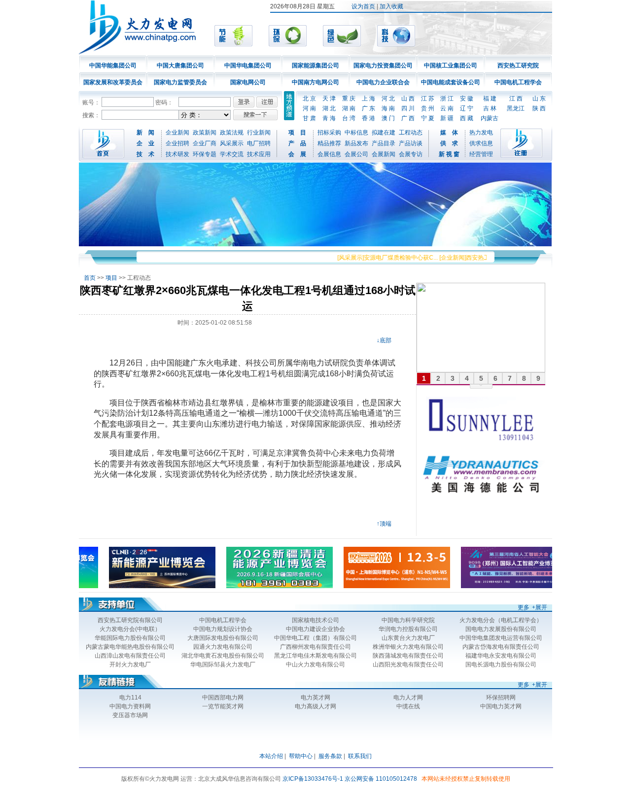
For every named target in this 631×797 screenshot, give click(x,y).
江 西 (516, 98)
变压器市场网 (130, 715)
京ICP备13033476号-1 (312, 778)
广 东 (368, 108)
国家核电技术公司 (315, 620)
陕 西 (539, 108)
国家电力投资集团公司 (383, 65)
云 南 (447, 108)
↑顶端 (384, 523)
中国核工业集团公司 (450, 65)
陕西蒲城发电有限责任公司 (408, 655)
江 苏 (427, 98)
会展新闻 (383, 154)
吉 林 (489, 108)
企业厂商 (204, 143)
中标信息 (356, 132)
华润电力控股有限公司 (408, 629)
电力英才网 (315, 697)
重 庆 (348, 98)
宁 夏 (427, 118)
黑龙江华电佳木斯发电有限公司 (315, 655)
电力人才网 (408, 697)
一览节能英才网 (223, 706)
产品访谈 (410, 143)
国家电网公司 (248, 82)
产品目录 (383, 143)
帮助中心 (301, 756)
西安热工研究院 (518, 65)
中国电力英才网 (501, 706)
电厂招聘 (259, 143)
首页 (90, 277)
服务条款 (330, 756)
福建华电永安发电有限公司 (500, 655)
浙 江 (447, 98)
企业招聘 (177, 143)
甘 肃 (309, 118)
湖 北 (329, 108)
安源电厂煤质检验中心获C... (391, 257)
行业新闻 (259, 132)
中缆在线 (408, 706)
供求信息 (481, 143)
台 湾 (348, 118)
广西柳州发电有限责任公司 (315, 646)
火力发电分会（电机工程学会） (500, 620)
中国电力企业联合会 (383, 82)
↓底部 (384, 340)
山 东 (539, 98)
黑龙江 (516, 108)
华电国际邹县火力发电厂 (222, 664)
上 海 (368, 98)
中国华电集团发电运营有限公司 (500, 637)
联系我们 (360, 756)
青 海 (329, 118)
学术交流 (232, 154)
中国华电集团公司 (248, 65)
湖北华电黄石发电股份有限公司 (222, 655)
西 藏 (466, 118)
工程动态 (410, 132)
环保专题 (204, 154)
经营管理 (481, 154)
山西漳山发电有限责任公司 (130, 655)
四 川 (408, 108)
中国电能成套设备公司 (450, 82)
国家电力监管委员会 (180, 82)
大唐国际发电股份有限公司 (222, 637)
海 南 (388, 108)
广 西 (408, 118)
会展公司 (356, 154)
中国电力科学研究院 (408, 620)
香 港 (368, 118)
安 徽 (466, 98)
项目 (111, 277)
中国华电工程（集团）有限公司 (315, 637)
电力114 (130, 697)
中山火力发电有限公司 (315, 664)
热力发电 (481, 132)
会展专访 (410, 154)
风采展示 (232, 143)
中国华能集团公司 (113, 65)
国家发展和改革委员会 (112, 82)
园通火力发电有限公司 (222, 646)
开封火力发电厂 (130, 664)
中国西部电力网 (223, 697)
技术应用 (259, 154)
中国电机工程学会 (518, 82)
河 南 (309, 108)
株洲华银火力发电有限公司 (408, 646)
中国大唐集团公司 (180, 65)
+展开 (539, 607)
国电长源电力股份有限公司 (500, 664)
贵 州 (427, 108)
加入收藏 (391, 6)
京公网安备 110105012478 (381, 778)
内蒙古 (489, 118)
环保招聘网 (501, 697)
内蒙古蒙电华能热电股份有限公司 (130, 646)
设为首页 (363, 6)
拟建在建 (383, 132)
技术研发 (177, 154)
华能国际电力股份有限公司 (130, 637)
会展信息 (329, 154)
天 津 (329, 98)
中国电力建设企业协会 (315, 629)
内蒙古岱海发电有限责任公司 (500, 646)
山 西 (408, 98)
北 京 (309, 98)
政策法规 (232, 132)
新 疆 (447, 118)
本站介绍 (271, 756)
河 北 (388, 98)
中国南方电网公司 (315, 82)
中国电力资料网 (130, 706)
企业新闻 (177, 132)
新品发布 (356, 143)
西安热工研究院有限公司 (130, 620)
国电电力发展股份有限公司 (500, 629)
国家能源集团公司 (315, 65)
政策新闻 (204, 132)
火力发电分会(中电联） (130, 629)
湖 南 (348, 108)
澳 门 (388, 118)
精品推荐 (329, 143)
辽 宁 (466, 108)
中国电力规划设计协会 (222, 629)
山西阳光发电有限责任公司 (408, 664)
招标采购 (329, 132)
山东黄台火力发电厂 (408, 637)
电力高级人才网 (315, 706)
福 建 (489, 98)
